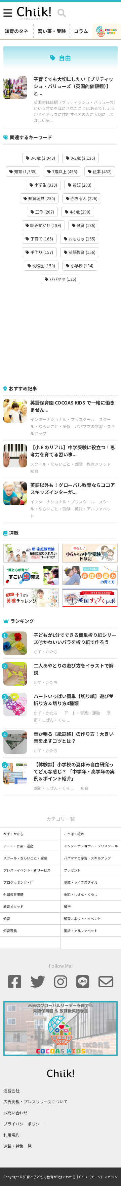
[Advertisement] (60, 335)
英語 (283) (81, 185)
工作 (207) (44, 212)
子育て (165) (41, 238)
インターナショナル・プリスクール (62, 419)
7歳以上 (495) (64, 171)
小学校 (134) (81, 265)
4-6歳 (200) (79, 212)
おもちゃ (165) (81, 238)
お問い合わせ (15, 1112)
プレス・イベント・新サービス (26, 870)
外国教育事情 (13, 894)
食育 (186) (85, 225)
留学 (67, 906)
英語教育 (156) (81, 252)
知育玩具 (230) (41, 198)
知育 (34, 471)
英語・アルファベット (80, 930)
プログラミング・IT (18, 882)
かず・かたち (46, 651)
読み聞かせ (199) (45, 225)
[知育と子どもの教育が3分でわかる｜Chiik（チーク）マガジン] (34, 12)
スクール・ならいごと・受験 (56, 464)
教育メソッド (99, 464)
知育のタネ (16, 31)
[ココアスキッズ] (106, 31)
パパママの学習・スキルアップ (87, 857)
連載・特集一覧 (17, 1146)
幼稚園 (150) (43, 265)
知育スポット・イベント (82, 918)
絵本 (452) (102, 171)
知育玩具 (10, 930)
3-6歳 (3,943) (42, 158)
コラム (81, 31)
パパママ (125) (62, 279)
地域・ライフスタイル (80, 882)
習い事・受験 (52, 31)
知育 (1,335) (25, 171)
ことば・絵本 (74, 833)
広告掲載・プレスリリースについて (35, 1101)
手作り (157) (41, 252)
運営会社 (11, 1090)
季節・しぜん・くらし (54, 788)
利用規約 (11, 1135)
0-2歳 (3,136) (82, 158)
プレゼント (72, 870)
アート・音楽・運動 (82, 713)
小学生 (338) (45, 185)
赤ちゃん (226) (83, 198)
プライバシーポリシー (23, 1123)
